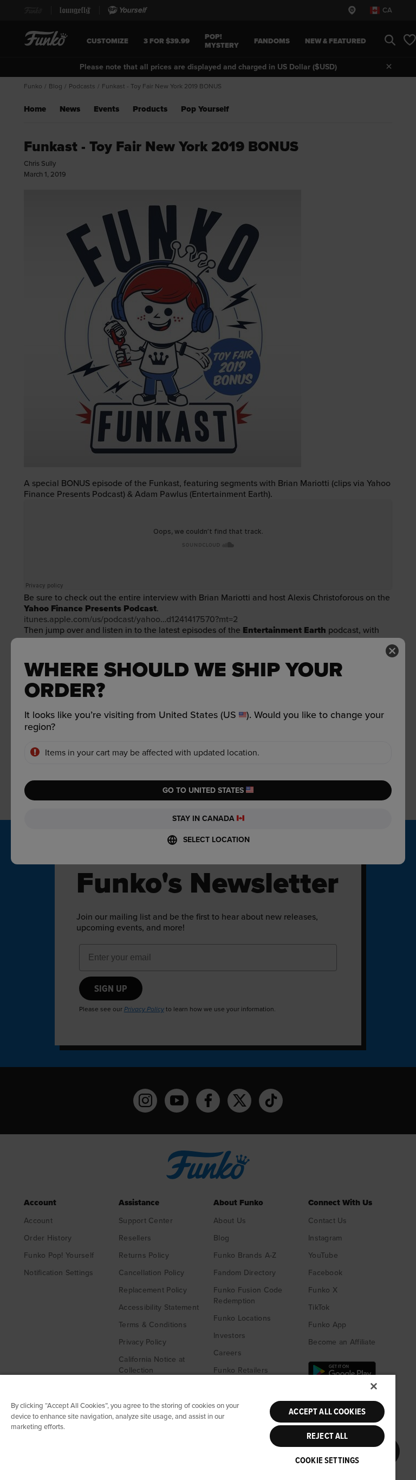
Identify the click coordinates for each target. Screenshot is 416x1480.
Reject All (327, 1436)
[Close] (373, 1386)
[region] (197, 1427)
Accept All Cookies (327, 1411)
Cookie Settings (327, 1460)
